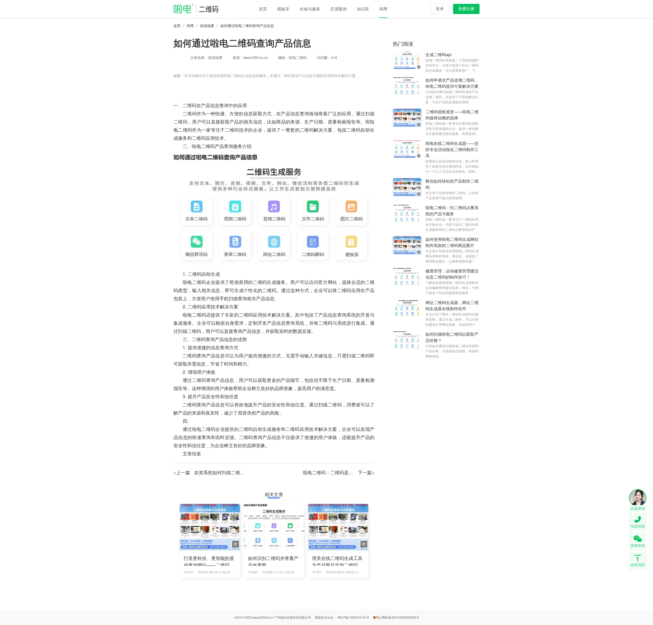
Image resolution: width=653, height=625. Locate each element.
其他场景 (207, 25)
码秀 (190, 25)
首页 (177, 25)
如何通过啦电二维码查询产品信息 (247, 25)
